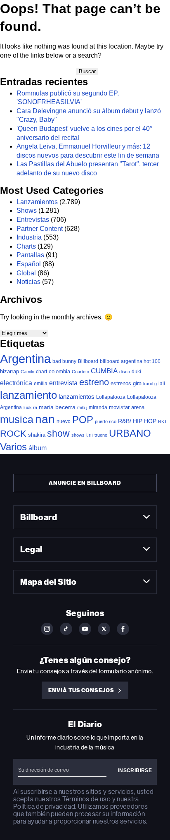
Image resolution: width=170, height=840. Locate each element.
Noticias (28, 281)
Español (29, 264)
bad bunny (64, 361)
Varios (13, 446)
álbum (37, 447)
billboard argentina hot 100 (130, 361)
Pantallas (30, 254)
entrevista (63, 382)
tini (89, 434)
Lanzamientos (37, 201)
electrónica (16, 382)
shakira (36, 435)
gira (137, 383)
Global (26, 273)
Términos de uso (86, 799)
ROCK (13, 433)
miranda (98, 407)
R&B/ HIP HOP (137, 421)
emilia (40, 383)
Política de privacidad (44, 806)
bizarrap (9, 371)
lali (161, 383)
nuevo (64, 421)
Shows (27, 210)
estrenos (121, 383)
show (58, 433)
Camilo (27, 371)
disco (124, 371)
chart (41, 371)
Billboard (88, 361)
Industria (29, 237)
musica (16, 419)
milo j (82, 407)
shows (78, 435)
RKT (162, 421)
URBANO (130, 433)
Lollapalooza (110, 397)
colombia (59, 371)
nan (45, 419)
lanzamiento (28, 395)
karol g (150, 383)
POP (82, 419)
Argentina (25, 358)
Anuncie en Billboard (85, 483)
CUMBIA (104, 371)
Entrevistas (33, 219)
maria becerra (57, 407)
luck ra (30, 407)
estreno (94, 382)
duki (136, 372)
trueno (100, 435)
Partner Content (40, 228)
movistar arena (126, 407)
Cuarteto (80, 371)
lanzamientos (76, 396)
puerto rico (105, 421)
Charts (26, 246)
